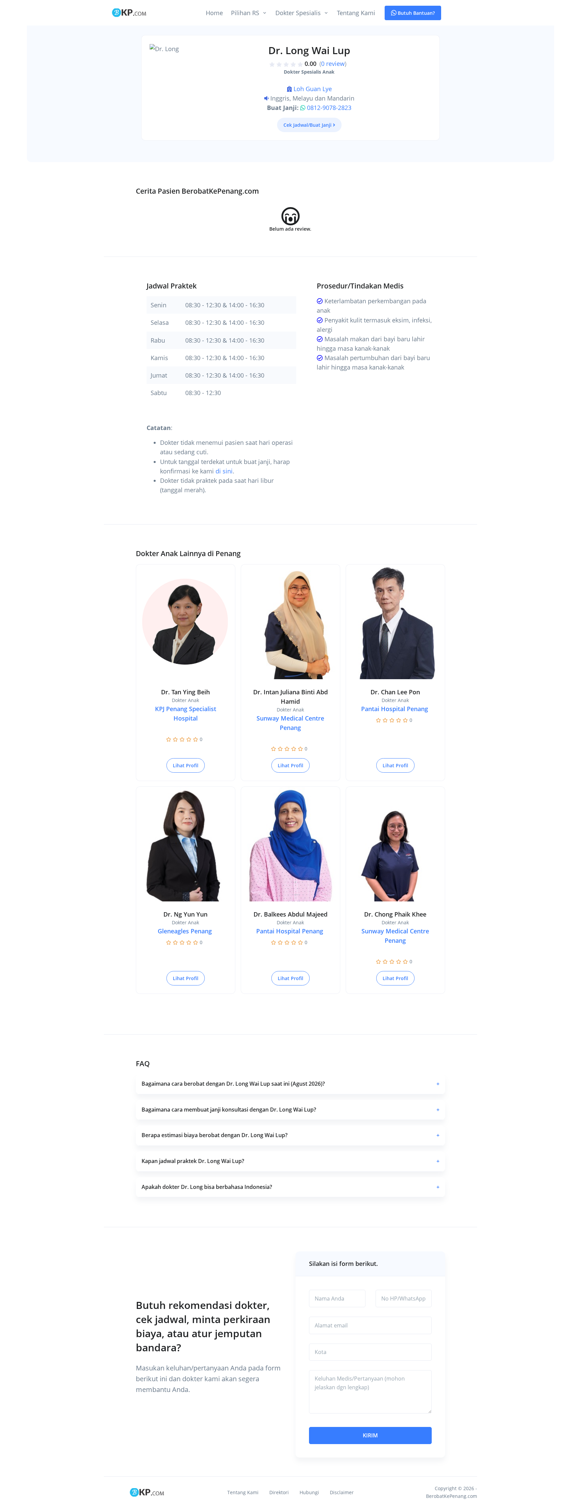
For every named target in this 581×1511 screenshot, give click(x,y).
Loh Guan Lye (313, 89)
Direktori (279, 1492)
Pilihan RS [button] (245, 13)
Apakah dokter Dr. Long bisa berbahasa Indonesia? (290, 1187)
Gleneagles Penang (185, 931)
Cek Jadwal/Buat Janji (307, 125)
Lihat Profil (185, 765)
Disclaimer (342, 1492)
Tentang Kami (356, 13)
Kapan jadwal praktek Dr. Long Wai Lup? (290, 1161)
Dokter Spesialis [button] (298, 13)
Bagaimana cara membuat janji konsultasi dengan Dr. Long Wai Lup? (290, 1109)
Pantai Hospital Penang (394, 709)
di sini (224, 471)
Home (214, 13)
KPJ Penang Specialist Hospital (185, 713)
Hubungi (309, 1492)
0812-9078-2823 (329, 108)
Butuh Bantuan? (415, 13)
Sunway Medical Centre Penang (290, 723)
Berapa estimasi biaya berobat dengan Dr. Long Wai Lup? (290, 1135)
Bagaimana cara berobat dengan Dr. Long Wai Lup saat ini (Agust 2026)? (290, 1083)
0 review (333, 64)
